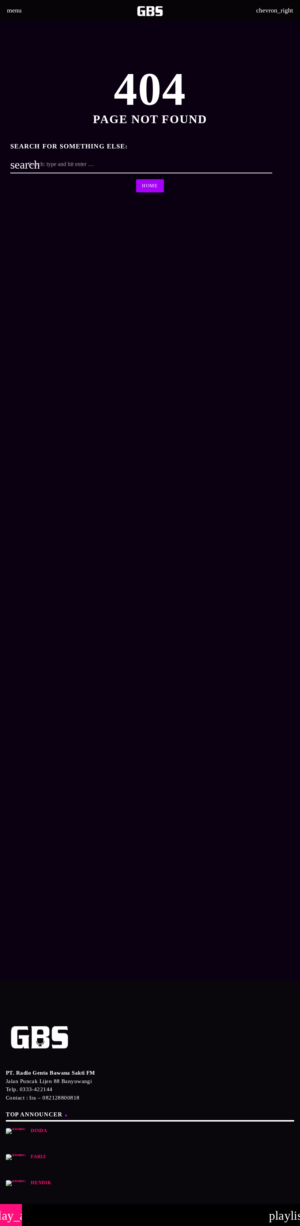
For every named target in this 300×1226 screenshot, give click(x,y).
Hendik (41, 1182)
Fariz (38, 1156)
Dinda (39, 1130)
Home (150, 185)
